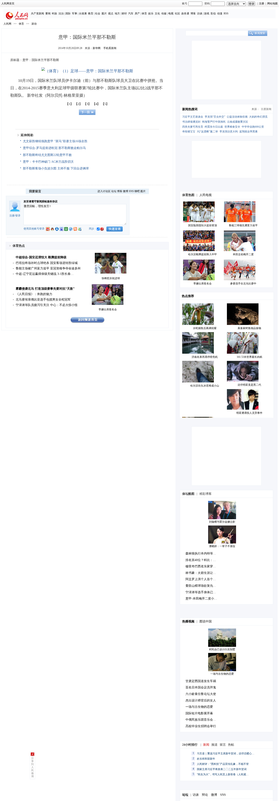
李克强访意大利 (228, 131)
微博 (125, 191)
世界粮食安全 (232, 126)
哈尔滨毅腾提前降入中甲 (202, 254)
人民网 (7, 23)
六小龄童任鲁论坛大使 (200, 694)
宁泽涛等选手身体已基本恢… (205, 592)
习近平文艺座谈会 (192, 116)
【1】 (69, 104)
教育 (90, 13)
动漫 (219, 13)
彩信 (213, 13)
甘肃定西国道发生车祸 (200, 681)
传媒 (164, 13)
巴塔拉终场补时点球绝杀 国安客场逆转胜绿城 (47, 263)
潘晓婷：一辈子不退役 (222, 546)
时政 (54, 13)
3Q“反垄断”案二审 (207, 131)
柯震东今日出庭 (214, 126)
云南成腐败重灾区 (237, 121)
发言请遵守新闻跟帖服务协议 (41, 201)
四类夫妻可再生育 (192, 126)
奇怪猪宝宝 (188, 131)
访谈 (199, 13)
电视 (171, 13)
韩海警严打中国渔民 (214, 121)
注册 (261, 3)
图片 (104, 13)
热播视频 (188, 621)
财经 (124, 13)
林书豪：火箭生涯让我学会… (205, 573)
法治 (61, 13)
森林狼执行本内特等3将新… (204, 553)
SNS (131, 191)
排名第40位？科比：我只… (203, 560)
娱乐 (150, 13)
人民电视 (205, 195)
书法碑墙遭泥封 (191, 121)
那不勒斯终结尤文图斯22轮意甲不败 (47, 155)
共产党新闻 (37, 13)
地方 (117, 13)
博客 (193, 13)
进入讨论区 (104, 191)
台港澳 (83, 13)
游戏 (206, 13)
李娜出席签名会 (108, 309)
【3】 (87, 104)
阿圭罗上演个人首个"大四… (204, 579)
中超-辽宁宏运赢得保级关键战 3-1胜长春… (45, 273)
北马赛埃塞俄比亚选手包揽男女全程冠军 (43, 299)
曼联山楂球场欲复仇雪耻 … (204, 585)
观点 (110, 13)
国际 (68, 13)
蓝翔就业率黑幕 (248, 131)
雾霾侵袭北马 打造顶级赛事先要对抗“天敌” (45, 288)
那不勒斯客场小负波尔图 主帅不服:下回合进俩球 (56, 168)
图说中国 (205, 621)
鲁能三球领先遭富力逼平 (243, 225)
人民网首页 (7, 3)
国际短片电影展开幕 (199, 713)
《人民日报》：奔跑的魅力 (34, 294)
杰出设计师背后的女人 (200, 700)
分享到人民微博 (32, 767)
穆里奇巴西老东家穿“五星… (204, 566)
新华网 (96, 48)
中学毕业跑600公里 (253, 126)
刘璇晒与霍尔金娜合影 (222, 521)
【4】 (96, 104)
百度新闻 (266, 109)
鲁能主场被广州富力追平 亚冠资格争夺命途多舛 (48, 268)
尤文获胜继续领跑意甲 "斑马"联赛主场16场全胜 (55, 141)
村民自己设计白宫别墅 (222, 649)
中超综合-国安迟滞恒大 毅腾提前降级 (41, 257)
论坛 (113, 191)
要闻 (48, 13)
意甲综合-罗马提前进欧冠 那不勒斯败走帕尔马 (54, 148)
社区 (177, 13)
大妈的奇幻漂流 (258, 116)
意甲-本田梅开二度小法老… (204, 598)
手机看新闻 (109, 48)
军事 (74, 13)
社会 (97, 13)
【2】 (78, 104)
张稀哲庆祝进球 (111, 278)
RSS (226, 13)
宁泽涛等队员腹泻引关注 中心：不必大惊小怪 (47, 305)
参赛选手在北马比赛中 (243, 283)
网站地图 (272, 3)
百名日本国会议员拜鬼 (200, 687)
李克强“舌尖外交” (215, 116)
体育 (144, 13)
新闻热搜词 (189, 109)
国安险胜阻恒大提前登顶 (202, 225)
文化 (157, 13)
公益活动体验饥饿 (237, 116)
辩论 (205, 794)
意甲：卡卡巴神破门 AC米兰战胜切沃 (48, 161)
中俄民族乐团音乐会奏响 (202, 719)
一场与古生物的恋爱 (222, 673)
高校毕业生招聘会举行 (200, 726)
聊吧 (137, 191)
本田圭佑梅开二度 (243, 254)
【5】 (105, 104)
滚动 (34, 23)
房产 (137, 13)
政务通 (185, 13)
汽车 (130, 13)
